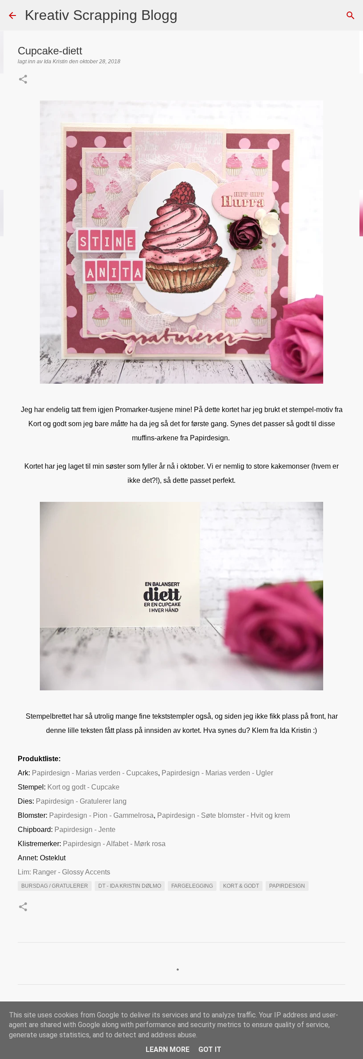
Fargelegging (192, 886)
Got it (209, 1049)
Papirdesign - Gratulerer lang (81, 801)
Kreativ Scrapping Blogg (101, 15)
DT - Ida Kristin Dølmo (129, 886)
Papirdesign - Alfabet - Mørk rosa (114, 843)
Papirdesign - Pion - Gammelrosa (101, 815)
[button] (23, 80)
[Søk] (190, 15)
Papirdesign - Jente (85, 829)
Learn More (167, 1049)
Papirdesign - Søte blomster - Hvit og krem (223, 815)
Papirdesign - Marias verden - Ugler (217, 773)
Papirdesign (287, 886)
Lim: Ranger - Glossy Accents (64, 872)
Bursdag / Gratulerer (54, 886)
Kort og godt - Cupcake (83, 787)
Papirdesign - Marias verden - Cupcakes (95, 773)
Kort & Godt (241, 886)
